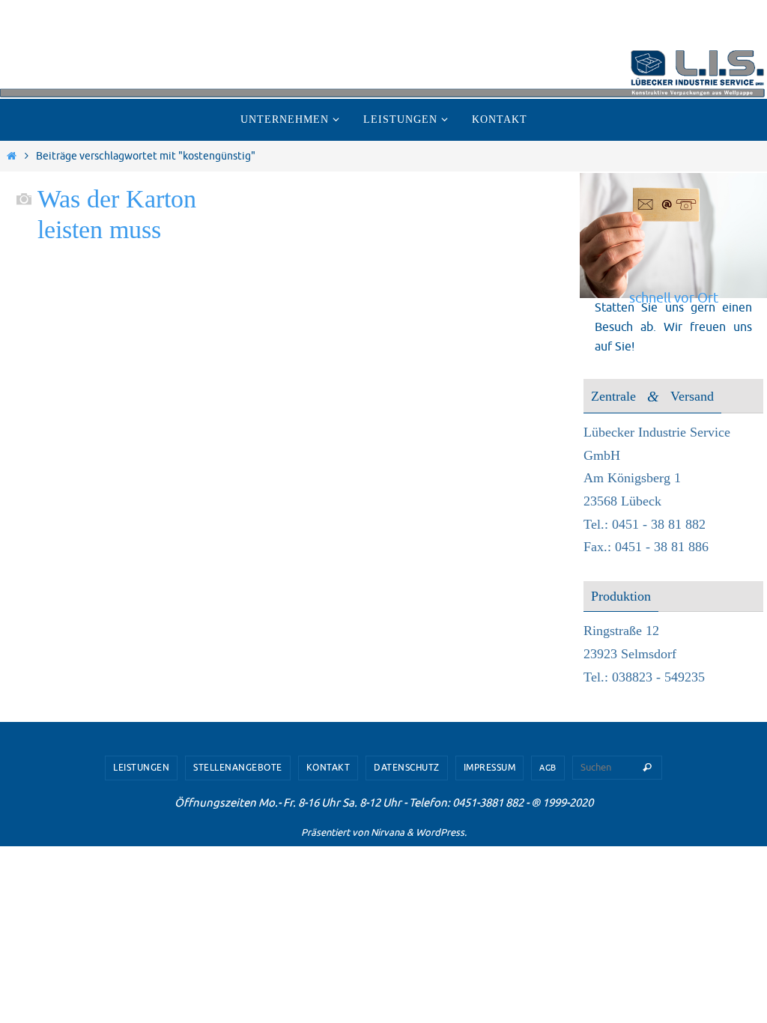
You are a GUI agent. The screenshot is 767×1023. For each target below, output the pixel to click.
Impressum (490, 768)
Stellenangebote (237, 768)
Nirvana (387, 832)
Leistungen (141, 768)
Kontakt (328, 768)
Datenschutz (407, 768)
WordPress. (441, 832)
